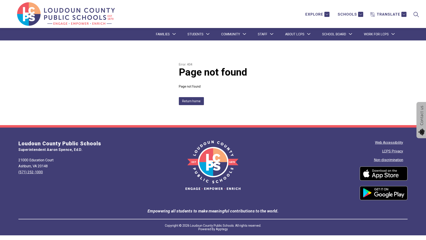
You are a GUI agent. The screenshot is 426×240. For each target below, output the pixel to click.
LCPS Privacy (392, 151)
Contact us (421, 115)
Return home (191, 101)
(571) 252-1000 (30, 172)
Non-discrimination (388, 160)
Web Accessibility (389, 142)
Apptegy (222, 229)
